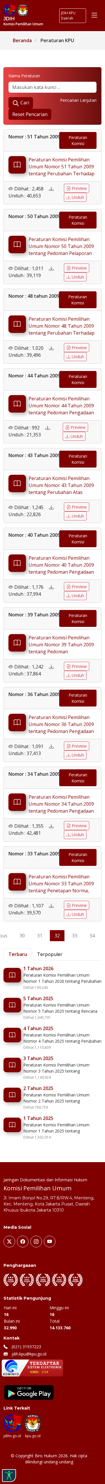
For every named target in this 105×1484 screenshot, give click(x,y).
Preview (79, 188)
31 (39, 935)
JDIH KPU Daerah (68, 15)
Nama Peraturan (24, 76)
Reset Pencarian (30, 114)
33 (74, 935)
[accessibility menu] (9, 1475)
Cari (24, 102)
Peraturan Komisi (78, 140)
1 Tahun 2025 (38, 1118)
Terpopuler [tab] (49, 954)
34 (92, 935)
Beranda (22, 40)
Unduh (77, 197)
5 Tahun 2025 (38, 998)
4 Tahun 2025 (38, 1028)
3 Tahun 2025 (38, 1058)
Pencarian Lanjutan (78, 100)
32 (57, 935)
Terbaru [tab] (17, 954)
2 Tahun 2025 (38, 1088)
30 (22, 935)
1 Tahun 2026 (38, 968)
